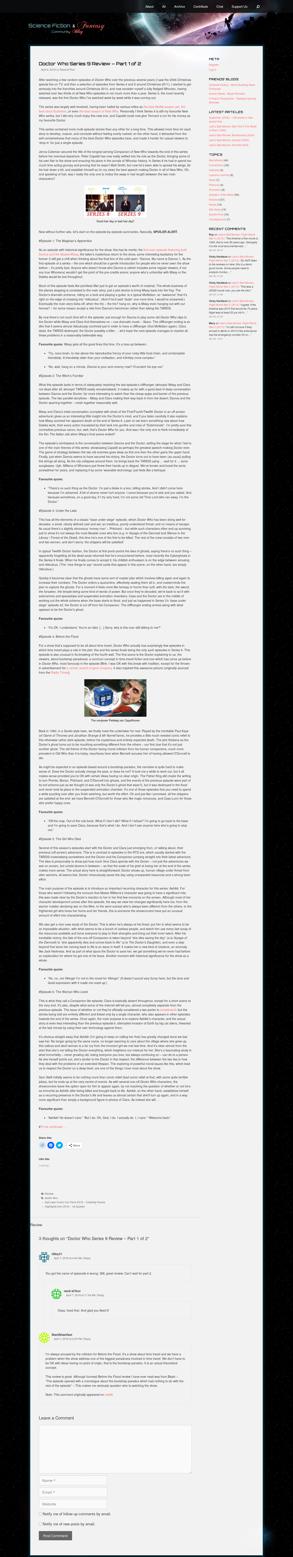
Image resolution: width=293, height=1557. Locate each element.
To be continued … (53, 1126)
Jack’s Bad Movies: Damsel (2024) (229, 140)
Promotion (215, 189)
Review (49, 1193)
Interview (214, 170)
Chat (219, 6)
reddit (109, 1394)
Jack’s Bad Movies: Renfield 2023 (228, 145)
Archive (179, 6)
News (212, 180)
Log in (212, 69)
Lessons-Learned (219, 175)
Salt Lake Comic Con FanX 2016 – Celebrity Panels (75, 1202)
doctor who (51, 1198)
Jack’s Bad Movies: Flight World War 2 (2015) (231, 258)
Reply (87, 1258)
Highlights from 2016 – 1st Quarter (65, 1206)
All (164, 6)
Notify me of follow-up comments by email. (77, 1513)
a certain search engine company (89, 668)
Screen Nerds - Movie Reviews (227, 93)
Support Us (240, 6)
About (149, 6)
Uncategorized (217, 219)
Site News (215, 209)
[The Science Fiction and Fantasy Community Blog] (77, 28)
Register (214, 64)
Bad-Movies (216, 160)
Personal (214, 185)
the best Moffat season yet (161, 106)
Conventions (216, 165)
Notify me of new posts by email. (69, 1523)
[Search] (258, 6)
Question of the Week (221, 194)
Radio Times (59, 672)
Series (212, 204)
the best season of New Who (98, 111)
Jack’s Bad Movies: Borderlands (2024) (232, 135)
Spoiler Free (216, 214)
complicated (168, 1010)
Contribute (200, 6)
